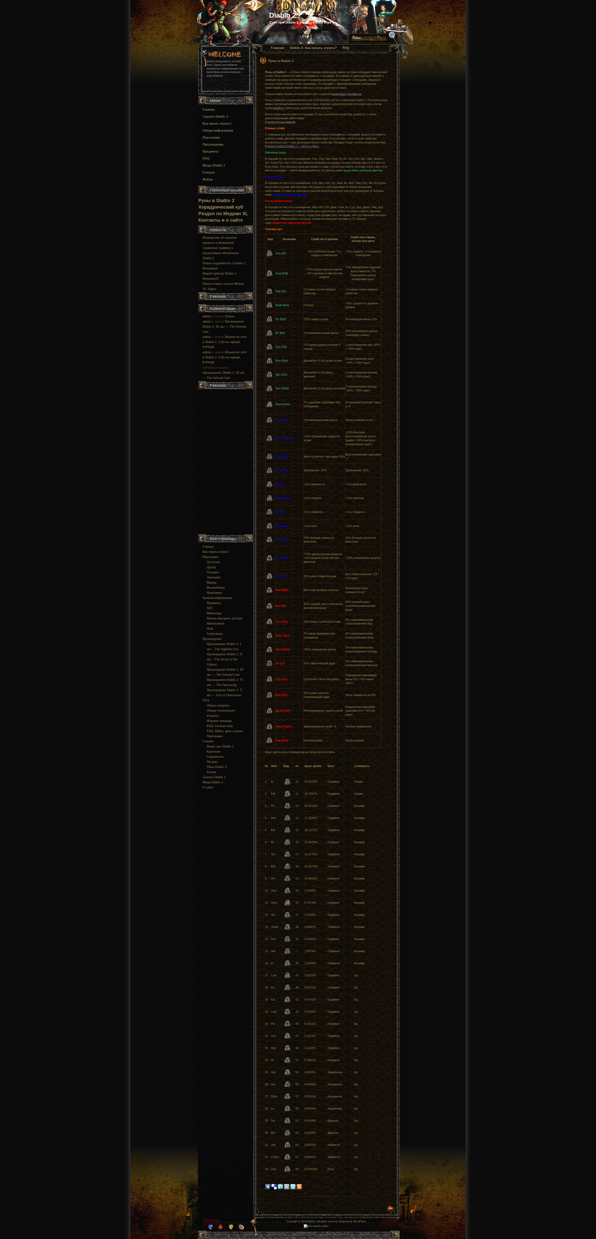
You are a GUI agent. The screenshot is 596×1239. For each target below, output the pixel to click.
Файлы (208, 179)
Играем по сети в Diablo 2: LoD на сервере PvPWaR (225, 342)
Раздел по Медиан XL (223, 213)
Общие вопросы (218, 705)
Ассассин (213, 562)
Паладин (213, 572)
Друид (211, 567)
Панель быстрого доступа (224, 618)
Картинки (213, 751)
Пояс (210, 628)
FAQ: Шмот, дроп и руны (225, 731)
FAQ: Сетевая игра (220, 726)
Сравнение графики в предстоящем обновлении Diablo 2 (221, 253)
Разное (229, 316)
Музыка (212, 762)
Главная (277, 48)
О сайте (208, 787)
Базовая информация (217, 598)
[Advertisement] (225, 462)
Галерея (209, 172)
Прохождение (213, 144)
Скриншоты (215, 756)
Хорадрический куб (220, 207)
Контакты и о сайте (220, 220)
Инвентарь (214, 613)
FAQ (345, 48)
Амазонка (213, 577)
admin (207, 316)
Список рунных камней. (280, 122)
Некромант (214, 592)
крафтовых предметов (346, 94)
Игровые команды (219, 721)
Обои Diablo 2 (217, 767)
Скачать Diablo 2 (215, 116)
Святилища (215, 633)
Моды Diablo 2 (214, 165)
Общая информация (218, 130)
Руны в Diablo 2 (281, 61)
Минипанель (216, 623)
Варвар (212, 582)
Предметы (210, 151)
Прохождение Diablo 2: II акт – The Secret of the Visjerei (224, 659)
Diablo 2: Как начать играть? (313, 48)
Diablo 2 (282, 15)
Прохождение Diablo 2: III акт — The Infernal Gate (224, 326)
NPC (210, 608)
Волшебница (216, 587)
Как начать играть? (217, 123)
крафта (278, 108)
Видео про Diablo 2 (220, 746)
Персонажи (211, 137)
